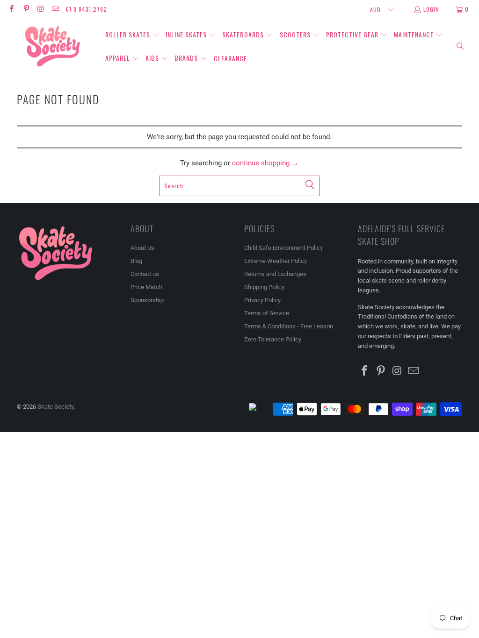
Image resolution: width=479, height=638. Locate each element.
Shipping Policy (264, 287)
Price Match (146, 287)
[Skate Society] (52, 47)
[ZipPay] (260, 409)
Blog (136, 260)
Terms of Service (266, 313)
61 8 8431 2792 (86, 9)
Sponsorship (147, 300)
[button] (132, 35)
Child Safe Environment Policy (283, 247)
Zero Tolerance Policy (272, 339)
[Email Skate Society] (55, 9)
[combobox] (239, 186)
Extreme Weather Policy (275, 260)
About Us (142, 247)
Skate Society (55, 406)
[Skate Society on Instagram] (40, 9)
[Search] (460, 47)
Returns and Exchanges (275, 273)
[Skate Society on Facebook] (11, 9)
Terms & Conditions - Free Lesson (288, 326)
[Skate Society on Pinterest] (25, 9)
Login (431, 9)
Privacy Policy (262, 300)
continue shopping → (265, 163)
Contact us (145, 273)
